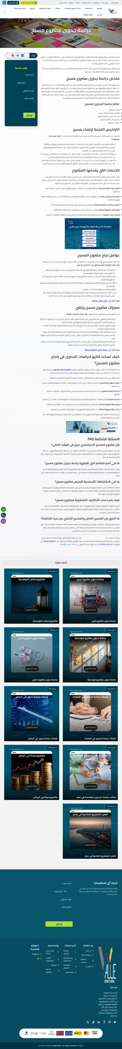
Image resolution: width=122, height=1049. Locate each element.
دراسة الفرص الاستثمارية (68, 959)
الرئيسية (99, 8)
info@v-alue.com (67, 544)
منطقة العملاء (83, 961)
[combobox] (30, 82)
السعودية (35, 954)
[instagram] (109, 1022)
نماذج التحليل (63, 2)
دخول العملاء (115, 2)
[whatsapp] (3, 509)
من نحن (88, 950)
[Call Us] (3, 515)
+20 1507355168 (106, 544)
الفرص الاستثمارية (45, 8)
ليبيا (38, 958)
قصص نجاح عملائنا (20, 8)
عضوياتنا (71, 2)
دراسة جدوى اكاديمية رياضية (96, 350)
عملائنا (78, 2)
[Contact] (3, 521)
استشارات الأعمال (66, 966)
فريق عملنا (105, 2)
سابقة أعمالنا (86, 955)
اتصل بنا (99, 14)
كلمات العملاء (86, 2)
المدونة (32, 8)
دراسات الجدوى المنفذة (73, 8)
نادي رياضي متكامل (99, 301)
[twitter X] (114, 1022)
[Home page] (113, 12)
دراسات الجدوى (66, 952)
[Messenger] (4, 3)
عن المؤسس (96, 2)
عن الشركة (89, 8)
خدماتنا (58, 8)
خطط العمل (69, 972)
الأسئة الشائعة (88, 14)
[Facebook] (104, 1022)
